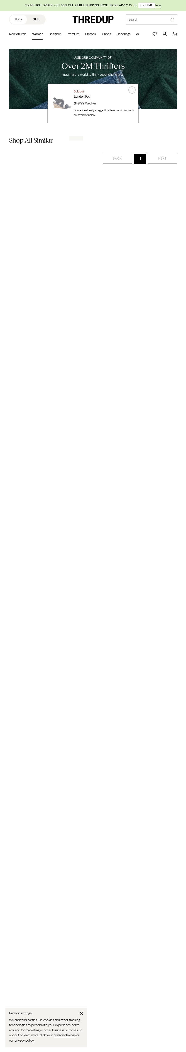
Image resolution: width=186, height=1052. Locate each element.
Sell (36, 19)
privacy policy (24, 1040)
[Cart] (174, 34)
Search (133, 19)
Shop (18, 19)
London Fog (82, 97)
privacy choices (65, 1035)
